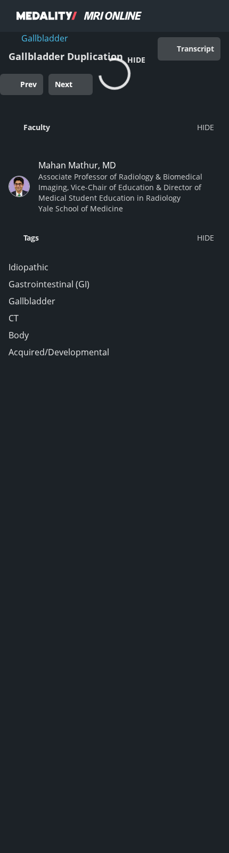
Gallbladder (44, 38)
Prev (28, 84)
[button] (111, 127)
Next (63, 84)
